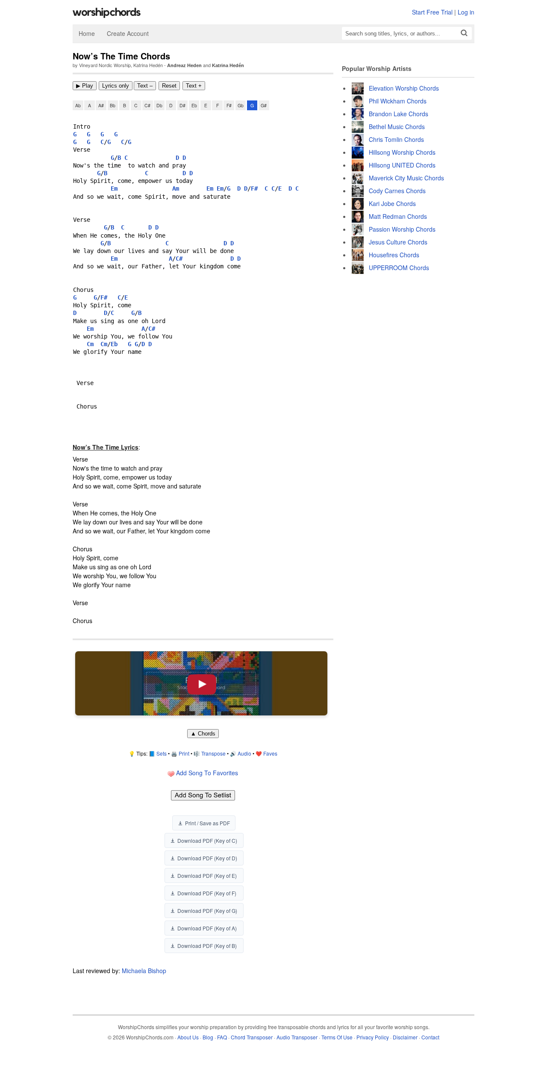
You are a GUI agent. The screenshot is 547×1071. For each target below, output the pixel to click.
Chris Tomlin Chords (396, 139)
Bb (112, 105)
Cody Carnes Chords (397, 190)
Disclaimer (405, 1037)
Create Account (128, 33)
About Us (188, 1037)
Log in (466, 12)
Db (159, 105)
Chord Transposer (252, 1037)
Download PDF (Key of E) (207, 875)
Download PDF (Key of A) (207, 928)
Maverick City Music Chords (406, 178)
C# (147, 105)
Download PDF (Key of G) (207, 910)
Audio (244, 753)
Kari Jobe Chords (392, 203)
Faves (270, 753)
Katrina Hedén (228, 65)
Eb (194, 105)
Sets (161, 753)
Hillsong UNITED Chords (402, 165)
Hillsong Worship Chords (402, 152)
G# (264, 105)
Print (184, 753)
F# (229, 105)
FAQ (222, 1037)
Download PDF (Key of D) (207, 858)
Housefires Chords (394, 254)
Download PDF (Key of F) (206, 893)
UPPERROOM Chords (399, 267)
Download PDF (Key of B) (207, 945)
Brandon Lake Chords (398, 113)
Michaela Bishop (144, 970)
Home (87, 33)
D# (182, 105)
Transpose (213, 753)
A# (101, 105)
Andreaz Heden (184, 65)
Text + (194, 85)
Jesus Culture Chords (398, 242)
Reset (169, 85)
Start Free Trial (432, 12)
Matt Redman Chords (398, 216)
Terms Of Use (337, 1037)
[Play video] (201, 683)
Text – (145, 85)
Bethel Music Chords (397, 126)
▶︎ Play (84, 85)
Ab (78, 105)
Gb (241, 105)
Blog (208, 1037)
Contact (430, 1037)
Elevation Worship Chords (404, 88)
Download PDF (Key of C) (207, 840)
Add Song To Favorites (206, 772)
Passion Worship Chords (402, 229)
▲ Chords (203, 733)
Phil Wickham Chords (397, 101)
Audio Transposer (297, 1037)
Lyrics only (115, 85)
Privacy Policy (372, 1037)
